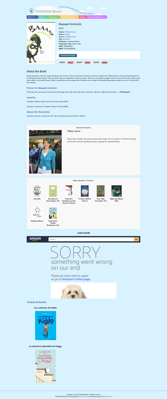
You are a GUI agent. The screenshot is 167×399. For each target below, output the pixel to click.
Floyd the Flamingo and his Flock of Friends (69, 201)
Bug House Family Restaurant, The (53, 223)
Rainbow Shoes (37, 221)
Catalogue (52, 17)
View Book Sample (68, 55)
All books (66, 39)
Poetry (67, 34)
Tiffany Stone (70, 32)
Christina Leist (70, 37)
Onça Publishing (84, 396)
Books (42, 17)
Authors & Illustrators (95, 17)
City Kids (37, 199)
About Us (31, 17)
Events (82, 17)
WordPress (108, 396)
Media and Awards (68, 17)
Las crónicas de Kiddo (45, 308)
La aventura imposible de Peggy (45, 346)
